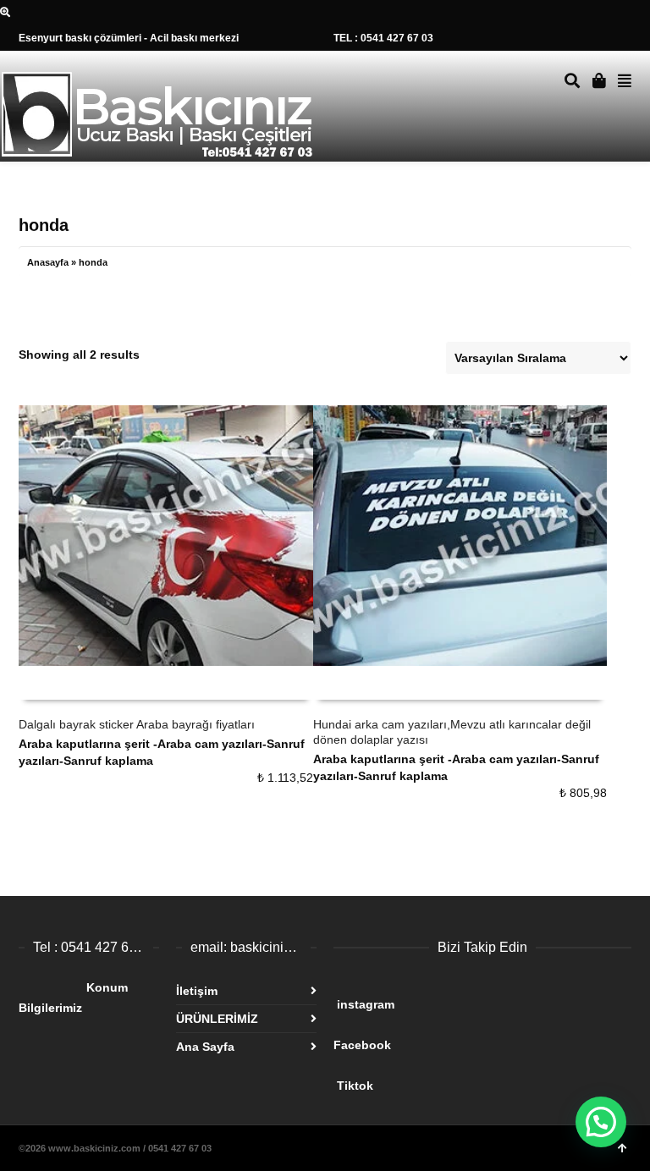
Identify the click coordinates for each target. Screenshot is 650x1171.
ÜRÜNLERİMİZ (217, 1018)
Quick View (56, 683)
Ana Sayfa (205, 1046)
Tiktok (467, 1078)
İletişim (197, 991)
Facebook (463, 1038)
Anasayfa (48, 262)
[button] (601, 1122)
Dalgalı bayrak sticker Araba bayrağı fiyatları (137, 724)
